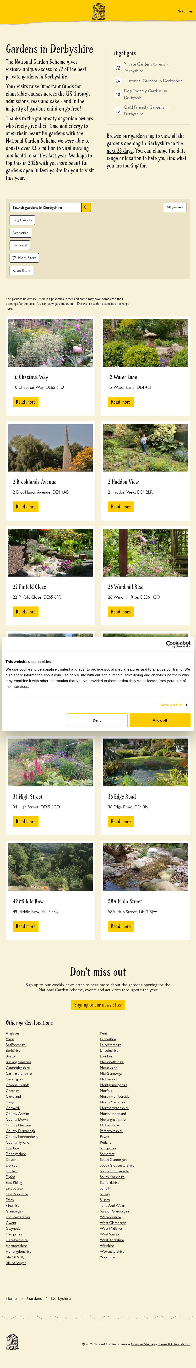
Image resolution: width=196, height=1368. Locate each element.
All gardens (175, 207)
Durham (12, 1171)
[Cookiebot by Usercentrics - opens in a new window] (170, 644)
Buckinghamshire (18, 1062)
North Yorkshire (112, 1102)
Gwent (11, 1222)
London (106, 1056)
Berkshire (13, 1050)
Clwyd (10, 1102)
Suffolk (105, 1188)
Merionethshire (112, 1062)
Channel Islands (17, 1085)
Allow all (160, 720)
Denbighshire (16, 1153)
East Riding (14, 1182)
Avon (10, 1039)
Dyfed (10, 1176)
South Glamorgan (113, 1159)
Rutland (105, 1142)
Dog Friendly (22, 220)
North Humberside (115, 1096)
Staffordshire (109, 1182)
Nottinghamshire (113, 1119)
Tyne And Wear (112, 1205)
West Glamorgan (113, 1222)
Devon (11, 1159)
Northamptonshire (114, 1108)
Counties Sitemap (143, 1344)
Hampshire (14, 1234)
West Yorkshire (112, 1240)
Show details (170, 705)
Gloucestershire (18, 1217)
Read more (26, 402)
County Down (17, 1119)
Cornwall (13, 1108)
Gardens (34, 1298)
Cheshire (13, 1090)
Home (11, 1298)
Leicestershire (110, 1044)
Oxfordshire (109, 1125)
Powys (104, 1136)
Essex (10, 1199)
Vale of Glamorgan (114, 1211)
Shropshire (108, 1148)
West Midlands (111, 1228)
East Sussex (14, 1188)
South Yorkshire (112, 1176)
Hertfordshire (16, 1245)
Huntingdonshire (18, 1251)
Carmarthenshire (19, 1073)
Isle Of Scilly (15, 1257)
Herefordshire (17, 1240)
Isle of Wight (16, 1263)
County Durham (18, 1125)
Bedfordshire (16, 1044)
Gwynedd (13, 1228)
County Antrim (17, 1113)
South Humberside (114, 1171)
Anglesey (13, 1033)
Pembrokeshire (111, 1131)
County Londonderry (22, 1136)
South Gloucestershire (117, 1165)
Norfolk (106, 1090)
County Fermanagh (20, 1131)
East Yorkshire (17, 1194)
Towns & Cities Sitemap (174, 1344)
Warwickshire (110, 1217)
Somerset (107, 1153)
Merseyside (108, 1067)
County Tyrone (17, 1142)
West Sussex (110, 1234)
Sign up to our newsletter (98, 1004)
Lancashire (108, 1039)
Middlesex (107, 1079)
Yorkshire (107, 1257)
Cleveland (13, 1096)
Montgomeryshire (113, 1085)
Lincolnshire (109, 1050)
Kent (103, 1033)
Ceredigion (14, 1079)
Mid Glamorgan (112, 1073)
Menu (181, 11)
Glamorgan (14, 1211)
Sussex (105, 1199)
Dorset (11, 1165)
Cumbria (12, 1148)
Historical (19, 245)
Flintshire (12, 1205)
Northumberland (113, 1113)
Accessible (20, 232)
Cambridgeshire (18, 1067)
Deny (97, 720)
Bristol (11, 1056)
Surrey (105, 1194)
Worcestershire (112, 1251)
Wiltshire (107, 1245)
